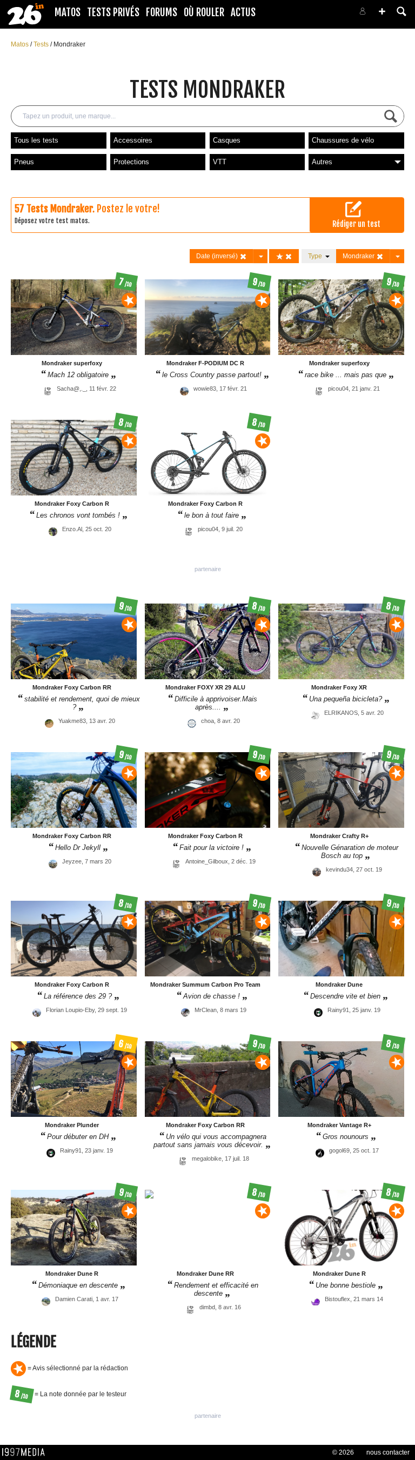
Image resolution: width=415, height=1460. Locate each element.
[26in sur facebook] (306, 14)
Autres (322, 162)
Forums (161, 12)
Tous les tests (36, 140)
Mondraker (69, 44)
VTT (219, 162)
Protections (131, 162)
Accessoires (132, 140)
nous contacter (388, 1452)
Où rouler (204, 12)
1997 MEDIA (26, 1452)
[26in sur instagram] (319, 14)
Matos (68, 12)
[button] (382, 11)
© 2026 (343, 1452)
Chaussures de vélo (343, 140)
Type (316, 256)
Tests (42, 44)
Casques (226, 140)
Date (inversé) (217, 256)
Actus (243, 12)
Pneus (24, 162)
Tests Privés (113, 12)
